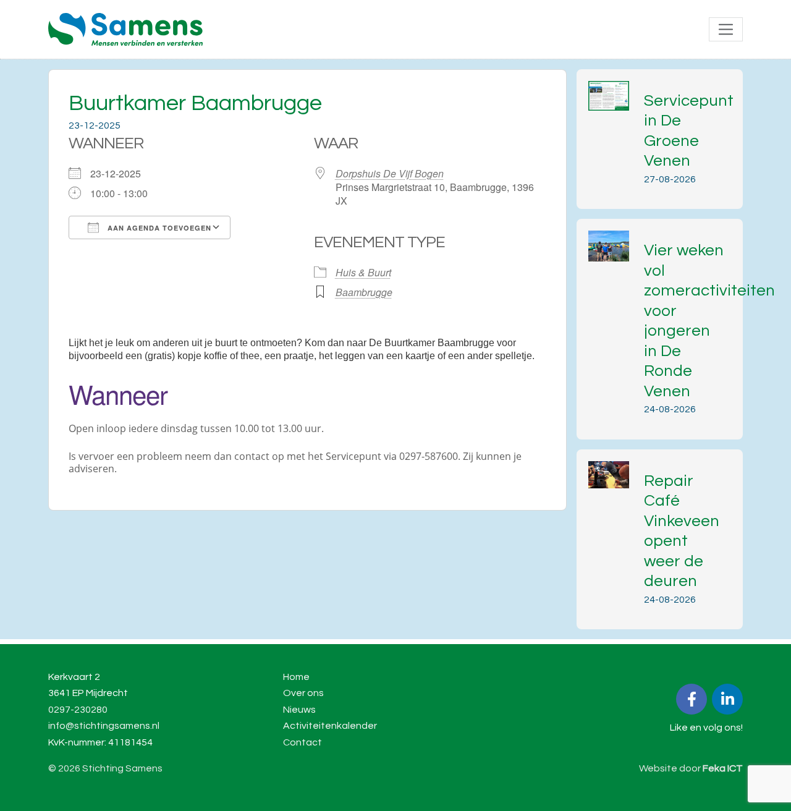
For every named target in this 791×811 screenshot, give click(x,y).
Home (296, 677)
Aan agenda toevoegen (158, 227)
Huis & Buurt (363, 272)
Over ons (303, 693)
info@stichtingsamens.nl (103, 726)
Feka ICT (723, 768)
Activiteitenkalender (330, 726)
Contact (302, 742)
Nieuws (299, 710)
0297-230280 (78, 710)
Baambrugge (364, 292)
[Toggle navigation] (726, 29)
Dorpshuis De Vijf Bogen (390, 173)
